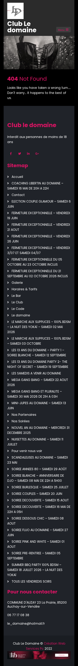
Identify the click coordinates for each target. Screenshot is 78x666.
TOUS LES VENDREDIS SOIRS (32, 581)
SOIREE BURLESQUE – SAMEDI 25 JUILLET (40, 487)
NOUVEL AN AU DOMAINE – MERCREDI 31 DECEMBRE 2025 (38, 430)
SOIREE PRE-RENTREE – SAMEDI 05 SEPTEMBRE (33, 555)
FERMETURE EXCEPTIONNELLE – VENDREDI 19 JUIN (38, 215)
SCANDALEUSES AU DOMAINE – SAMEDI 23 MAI (37, 460)
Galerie (17, 283)
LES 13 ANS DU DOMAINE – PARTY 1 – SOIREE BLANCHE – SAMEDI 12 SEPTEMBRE (36, 352)
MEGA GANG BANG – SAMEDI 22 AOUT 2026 (37, 382)
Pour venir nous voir (27, 451)
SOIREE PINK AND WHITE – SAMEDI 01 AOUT (35, 544)
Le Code (18, 309)
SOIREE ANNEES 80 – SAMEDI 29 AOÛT (39, 469)
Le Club (17, 302)
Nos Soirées (21, 421)
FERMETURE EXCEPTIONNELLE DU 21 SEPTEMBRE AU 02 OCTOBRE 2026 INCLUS (37, 273)
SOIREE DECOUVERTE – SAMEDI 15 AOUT (40, 500)
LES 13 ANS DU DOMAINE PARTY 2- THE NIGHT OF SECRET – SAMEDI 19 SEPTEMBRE (37, 364)
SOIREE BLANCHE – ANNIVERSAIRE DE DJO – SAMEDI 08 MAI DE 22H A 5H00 (35, 478)
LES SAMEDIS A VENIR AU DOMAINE (36, 373)
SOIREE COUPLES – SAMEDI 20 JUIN (37, 494)
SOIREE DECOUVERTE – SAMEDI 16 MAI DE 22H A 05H (38, 509)
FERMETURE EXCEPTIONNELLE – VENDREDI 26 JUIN (38, 239)
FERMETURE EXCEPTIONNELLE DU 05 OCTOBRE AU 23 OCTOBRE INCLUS (34, 262)
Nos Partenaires (24, 415)
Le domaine (21, 315)
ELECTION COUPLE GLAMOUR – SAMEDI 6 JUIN (39, 204)
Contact (18, 195)
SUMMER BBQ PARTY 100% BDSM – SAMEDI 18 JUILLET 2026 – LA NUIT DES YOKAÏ (34, 570)
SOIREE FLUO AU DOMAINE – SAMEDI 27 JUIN (37, 532)
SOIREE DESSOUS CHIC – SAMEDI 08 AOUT (35, 521)
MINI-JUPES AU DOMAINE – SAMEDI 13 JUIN (36, 405)
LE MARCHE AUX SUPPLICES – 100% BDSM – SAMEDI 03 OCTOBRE (39, 341)
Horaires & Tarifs (24, 289)
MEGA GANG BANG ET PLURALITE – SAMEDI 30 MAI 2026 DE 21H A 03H (34, 394)
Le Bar (16, 296)
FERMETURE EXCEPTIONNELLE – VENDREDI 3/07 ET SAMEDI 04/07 (38, 250)
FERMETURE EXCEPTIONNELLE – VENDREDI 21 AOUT (38, 227)
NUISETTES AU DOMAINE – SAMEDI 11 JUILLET (35, 442)
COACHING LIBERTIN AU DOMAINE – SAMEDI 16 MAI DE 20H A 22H (35, 186)
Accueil (17, 177)
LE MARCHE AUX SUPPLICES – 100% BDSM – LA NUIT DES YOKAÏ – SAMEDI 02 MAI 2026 (39, 327)
